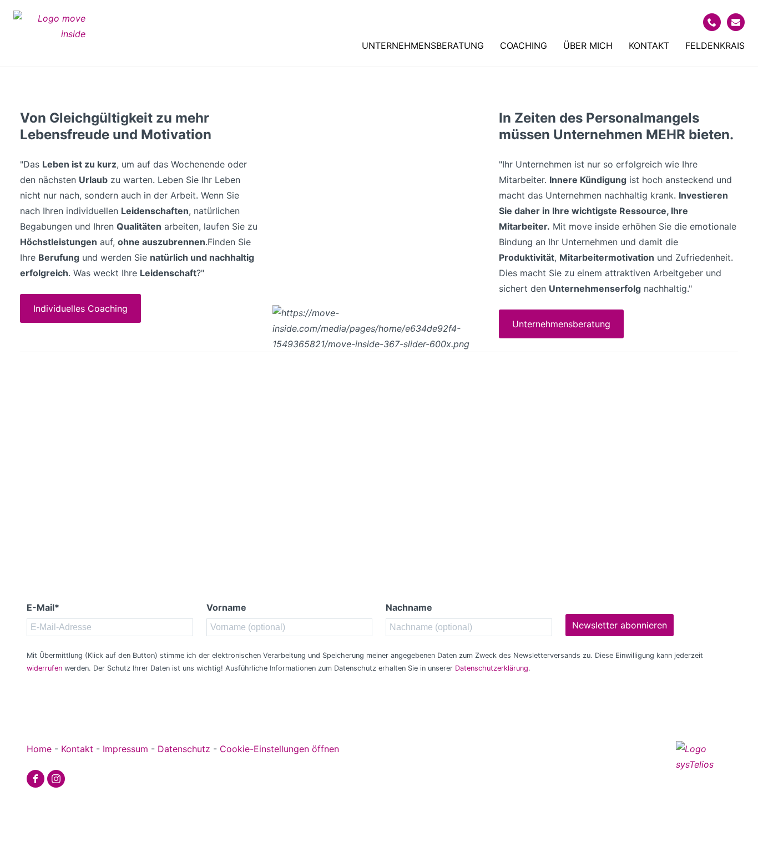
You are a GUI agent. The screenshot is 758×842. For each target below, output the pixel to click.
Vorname (226, 607)
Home (39, 748)
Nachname (409, 607)
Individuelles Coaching (80, 308)
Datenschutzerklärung (491, 668)
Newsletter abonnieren (619, 625)
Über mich (588, 45)
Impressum (125, 748)
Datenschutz (184, 748)
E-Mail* (43, 607)
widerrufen (44, 668)
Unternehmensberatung (423, 45)
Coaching (523, 45)
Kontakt (649, 45)
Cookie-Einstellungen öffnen (279, 748)
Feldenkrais (715, 45)
